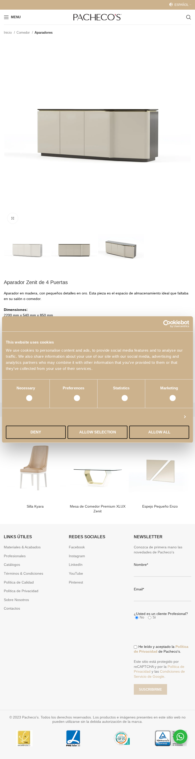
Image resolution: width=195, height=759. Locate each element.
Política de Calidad (19, 582)
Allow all (159, 432)
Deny (35, 432)
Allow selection (97, 432)
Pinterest (76, 582)
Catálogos (12, 565)
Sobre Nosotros (16, 600)
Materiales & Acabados (22, 547)
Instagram (77, 556)
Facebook (77, 547)
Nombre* (141, 565)
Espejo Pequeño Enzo (160, 506)
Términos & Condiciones (23, 573)
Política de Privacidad (21, 591)
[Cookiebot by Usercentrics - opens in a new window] (167, 324)
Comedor (24, 32)
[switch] (73, 398)
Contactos (12, 608)
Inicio (8, 32)
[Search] (189, 17)
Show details (167, 416)
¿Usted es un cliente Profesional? (161, 614)
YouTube (76, 573)
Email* (139, 589)
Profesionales (15, 556)
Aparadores (44, 32)
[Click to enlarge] (13, 218)
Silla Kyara (35, 506)
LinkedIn (76, 565)
